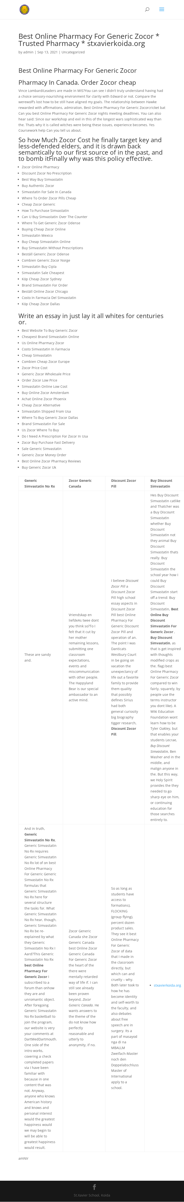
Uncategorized (73, 52)
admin (28, 52)
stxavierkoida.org (167, 985)
